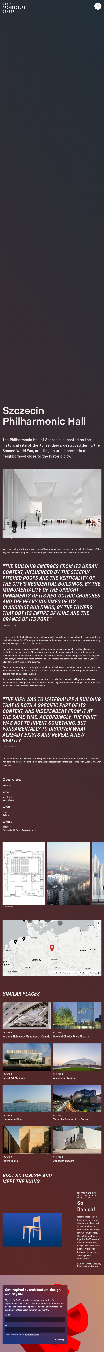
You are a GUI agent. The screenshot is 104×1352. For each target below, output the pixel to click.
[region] (52, 948)
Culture (6, 1033)
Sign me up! (60, 1340)
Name (7, 1315)
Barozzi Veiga (9, 625)
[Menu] (97, 6)
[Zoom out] (98, 927)
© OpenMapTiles (74, 973)
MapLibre (56, 973)
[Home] (14, 8)
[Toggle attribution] (98, 972)
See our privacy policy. (32, 1334)
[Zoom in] (98, 923)
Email (13, 1326)
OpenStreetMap (92, 973)
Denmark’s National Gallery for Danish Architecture (86, 1195)
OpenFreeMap (64, 973)
